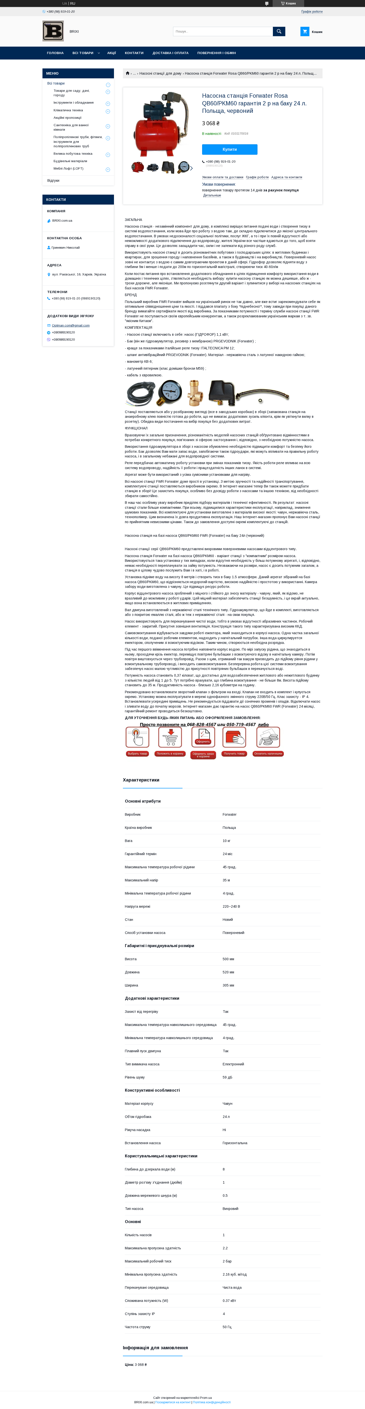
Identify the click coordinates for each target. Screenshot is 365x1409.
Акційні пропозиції (68, 118)
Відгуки (53, 180)
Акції (111, 53)
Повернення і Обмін (216, 53)
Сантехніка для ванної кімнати (71, 127)
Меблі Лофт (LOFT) (68, 168)
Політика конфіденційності (212, 1402)
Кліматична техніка (68, 110)
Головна (55, 53)
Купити (230, 149)
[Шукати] (279, 31)
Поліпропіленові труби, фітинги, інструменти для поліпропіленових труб (78, 141)
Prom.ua (206, 1398)
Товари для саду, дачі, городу (72, 93)
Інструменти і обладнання (74, 102)
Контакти (134, 53)
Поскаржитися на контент (173, 1402)
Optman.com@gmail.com (71, 325)
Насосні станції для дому (161, 73)
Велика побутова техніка (73, 153)
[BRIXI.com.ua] (53, 40)
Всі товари (83, 53)
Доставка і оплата (170, 53)
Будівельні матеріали (70, 161)
